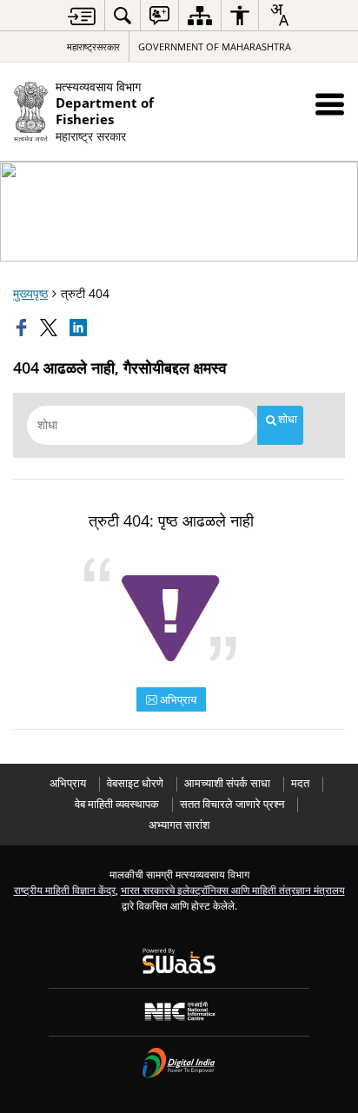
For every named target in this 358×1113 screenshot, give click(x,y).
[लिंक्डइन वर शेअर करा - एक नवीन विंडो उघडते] (80, 327)
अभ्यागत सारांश (179, 825)
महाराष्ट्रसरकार (93, 46)
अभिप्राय (176, 699)
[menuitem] (122, 15)
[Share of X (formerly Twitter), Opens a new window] (50, 327)
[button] (330, 104)
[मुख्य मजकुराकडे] (81, 16)
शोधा (287, 419)
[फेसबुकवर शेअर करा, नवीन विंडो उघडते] (23, 327)
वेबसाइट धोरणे (135, 783)
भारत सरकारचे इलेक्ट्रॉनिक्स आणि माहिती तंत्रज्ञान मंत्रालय (233, 890)
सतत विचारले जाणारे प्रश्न (232, 804)
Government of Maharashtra (214, 46)
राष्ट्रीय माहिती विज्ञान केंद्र (65, 890)
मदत (300, 783)
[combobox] (279, 15)
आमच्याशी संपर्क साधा (227, 783)
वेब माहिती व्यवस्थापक (117, 804)
